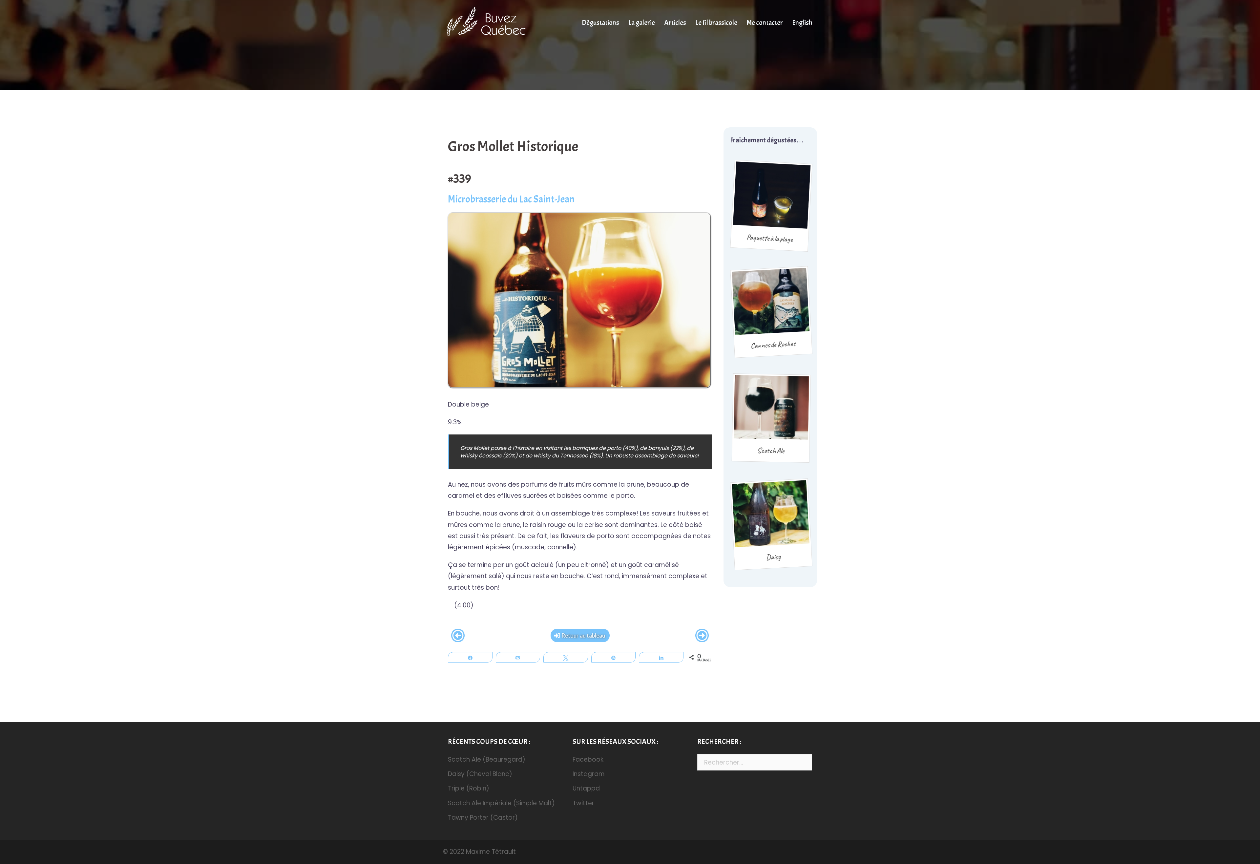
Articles (675, 22)
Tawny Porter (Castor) (483, 817)
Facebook (588, 759)
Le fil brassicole (716, 22)
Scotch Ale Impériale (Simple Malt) (501, 803)
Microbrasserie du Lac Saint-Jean (511, 199)
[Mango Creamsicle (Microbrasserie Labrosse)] (702, 635)
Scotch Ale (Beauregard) (486, 759)
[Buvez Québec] (490, 22)
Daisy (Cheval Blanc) (480, 773)
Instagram (589, 773)
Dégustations (600, 22)
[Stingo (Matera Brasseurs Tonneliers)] (458, 635)
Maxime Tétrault (491, 851)
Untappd (586, 788)
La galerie (641, 22)
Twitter (583, 803)
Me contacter (764, 22)
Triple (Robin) (468, 788)
